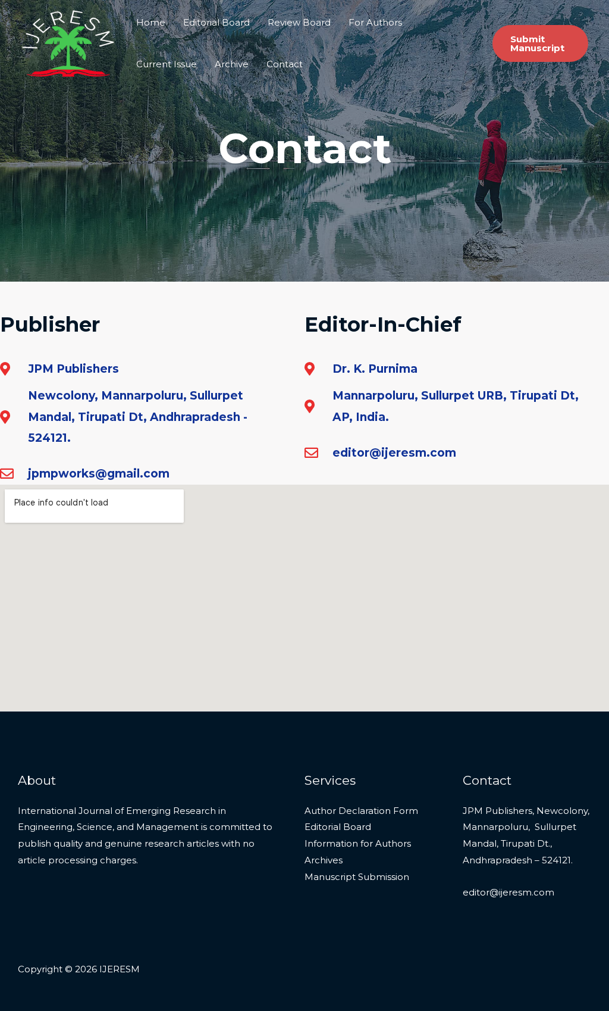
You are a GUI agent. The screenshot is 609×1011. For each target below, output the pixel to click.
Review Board (299, 22)
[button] (540, 43)
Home (150, 22)
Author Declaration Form (361, 810)
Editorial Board (216, 22)
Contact (284, 64)
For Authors (375, 22)
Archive (232, 64)
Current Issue (166, 64)
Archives (323, 860)
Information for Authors (357, 843)
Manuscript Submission (356, 876)
